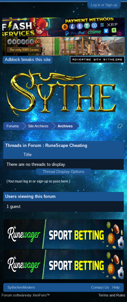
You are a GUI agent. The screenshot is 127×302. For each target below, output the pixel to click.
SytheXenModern (21, 287)
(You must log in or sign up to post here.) (38, 181)
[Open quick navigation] (120, 126)
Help (116, 287)
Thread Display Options (63, 171)
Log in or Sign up (104, 5)
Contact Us (100, 287)
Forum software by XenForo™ (26, 295)
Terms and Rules (111, 295)
